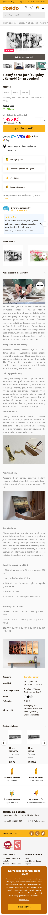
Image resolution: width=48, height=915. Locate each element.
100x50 (6, 92)
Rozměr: (7, 86)
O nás (27, 858)
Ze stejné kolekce (10, 726)
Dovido (6, 198)
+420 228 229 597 (14, 821)
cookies (16, 887)
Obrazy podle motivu (37, 23)
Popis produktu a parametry (15, 273)
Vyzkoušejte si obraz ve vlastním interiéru (22, 148)
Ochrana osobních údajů (12, 864)
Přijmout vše (24, 906)
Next (41, 43)
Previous (3, 743)
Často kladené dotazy (33, 861)
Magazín (28, 864)
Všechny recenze (18, 210)
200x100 (25, 92)
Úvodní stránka (9, 23)
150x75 (15, 92)
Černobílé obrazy (31, 677)
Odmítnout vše (24, 900)
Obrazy (22, 23)
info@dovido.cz (38, 821)
